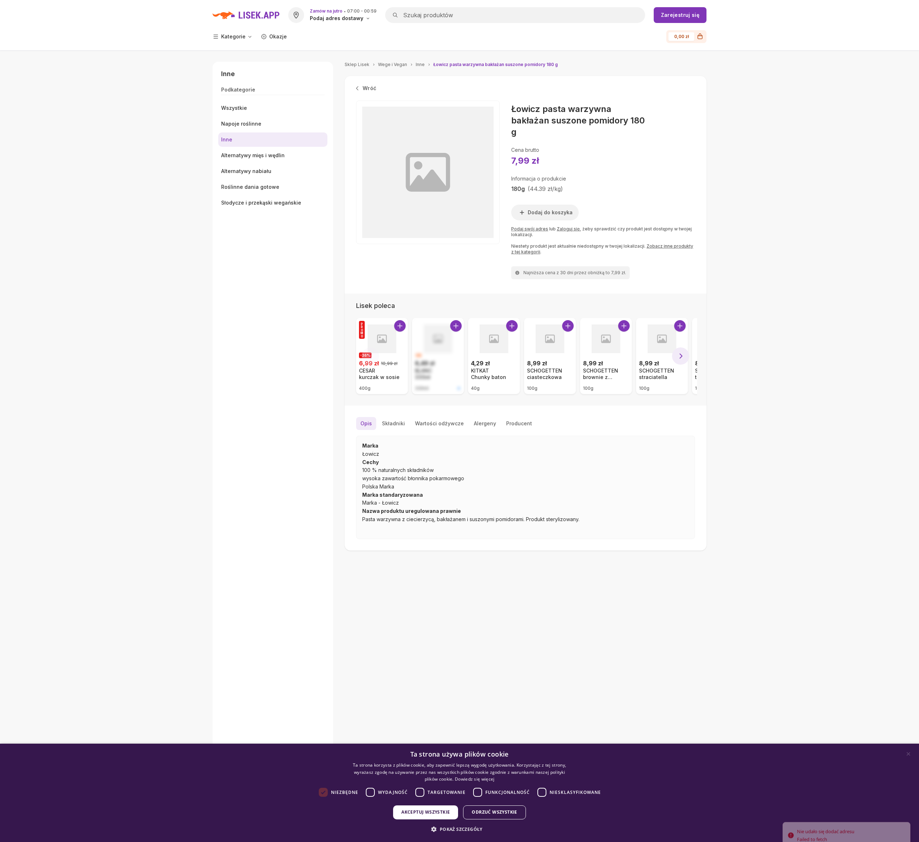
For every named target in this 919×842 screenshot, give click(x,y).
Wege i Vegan (392, 64)
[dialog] (459, 793)
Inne (420, 64)
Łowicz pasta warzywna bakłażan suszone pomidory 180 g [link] (495, 64)
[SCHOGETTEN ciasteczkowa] (550, 356)
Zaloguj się (568, 228)
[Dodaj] (400, 326)
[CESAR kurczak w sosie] (382, 356)
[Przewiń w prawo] (680, 356)
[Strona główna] (246, 15)
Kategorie (233, 36)
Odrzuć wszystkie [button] (494, 812)
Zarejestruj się (680, 15)
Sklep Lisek (357, 64)
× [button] (908, 753)
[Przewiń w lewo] (370, 356)
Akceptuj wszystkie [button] (425, 812)
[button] (459, 829)
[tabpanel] (525, 487)
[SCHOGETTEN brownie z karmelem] (606, 356)
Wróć (369, 88)
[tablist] (525, 423)
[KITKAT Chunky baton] (494, 356)
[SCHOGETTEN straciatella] (662, 356)
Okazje (278, 36)
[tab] (366, 423)
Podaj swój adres (529, 228)
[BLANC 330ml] (438, 356)
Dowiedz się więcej (474, 779)
